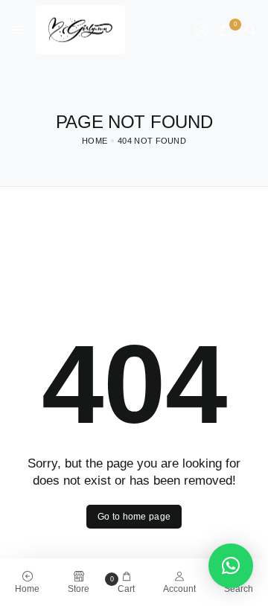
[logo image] (80, 28)
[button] (230, 565)
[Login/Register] (201, 29)
